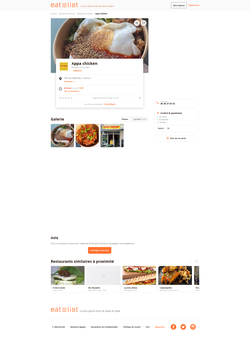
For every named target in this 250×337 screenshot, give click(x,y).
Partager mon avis (100, 250)
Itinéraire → (69, 81)
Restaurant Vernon (67, 13)
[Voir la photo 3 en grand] (112, 135)
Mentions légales (78, 327)
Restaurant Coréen (85, 13)
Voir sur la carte (178, 138)
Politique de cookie (131, 327)
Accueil (54, 13)
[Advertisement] (99, 170)
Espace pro (194, 5)
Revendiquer (110, 104)
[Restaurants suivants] (196, 261)
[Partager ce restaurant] (137, 23)
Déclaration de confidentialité (104, 327)
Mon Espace (179, 5)
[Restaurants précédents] (190, 261)
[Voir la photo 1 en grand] (62, 135)
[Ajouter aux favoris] (143, 23)
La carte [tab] (140, 119)
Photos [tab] (125, 119)
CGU (148, 327)
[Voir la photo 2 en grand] (87, 135)
